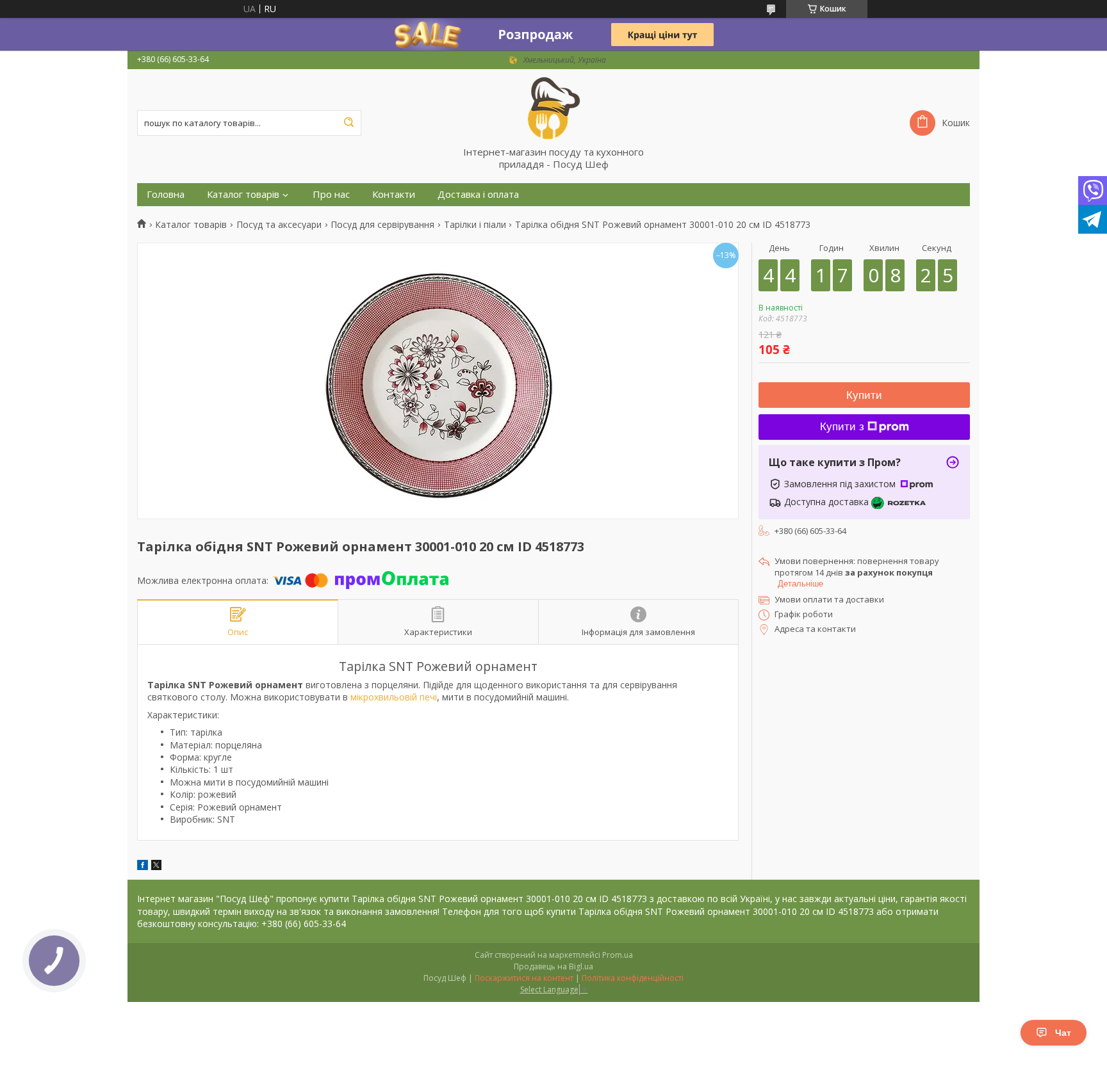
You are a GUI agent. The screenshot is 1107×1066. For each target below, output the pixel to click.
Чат (1063, 1033)
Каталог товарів (243, 194)
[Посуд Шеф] (553, 108)
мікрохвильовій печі (393, 697)
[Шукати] (348, 123)
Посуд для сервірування (382, 224)
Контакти (393, 194)
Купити (864, 395)
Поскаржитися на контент (524, 978)
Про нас (331, 194)
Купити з (842, 427)
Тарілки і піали (475, 224)
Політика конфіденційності (633, 978)
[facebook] (142, 866)
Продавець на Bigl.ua (553, 966)
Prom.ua (617, 954)
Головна (165, 194)
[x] (156, 866)
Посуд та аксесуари (279, 224)
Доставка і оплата (478, 194)
